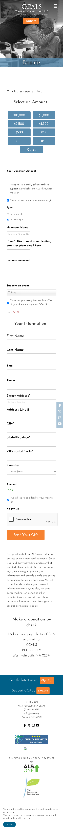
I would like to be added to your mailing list (31, 500)
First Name (15, 336)
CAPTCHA (13, 509)
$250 (43, 132)
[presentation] (32, 519)
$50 (44, 141)
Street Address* (18, 395)
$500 (19, 132)
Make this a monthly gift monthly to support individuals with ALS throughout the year (31, 189)
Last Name (15, 350)
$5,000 (44, 115)
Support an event (18, 285)
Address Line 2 (18, 409)
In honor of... (16, 214)
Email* (11, 365)
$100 (19, 141)
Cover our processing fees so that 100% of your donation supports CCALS (31, 302)
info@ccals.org (31, 713)
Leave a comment (18, 260)
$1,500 (44, 123)
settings (27, 818)
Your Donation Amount (21, 171)
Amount (12, 484)
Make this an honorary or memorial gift (31, 200)
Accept (9, 824)
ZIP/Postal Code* (20, 451)
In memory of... (17, 219)
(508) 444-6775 (31, 709)
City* (10, 423)
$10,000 (19, 115)
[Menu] (54, 6)
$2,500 (19, 123)
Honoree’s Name (17, 227)
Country (13, 465)
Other (31, 149)
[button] (47, 680)
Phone (11, 380)
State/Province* (18, 437)
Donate (43, 690)
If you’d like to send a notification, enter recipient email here (29, 243)
